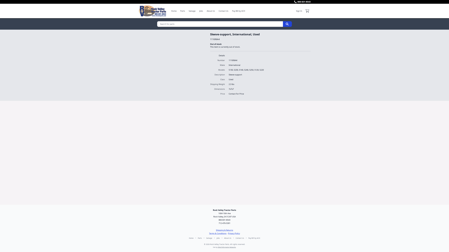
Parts (182, 11)
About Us (211, 11)
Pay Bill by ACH (238, 11)
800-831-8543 (304, 1)
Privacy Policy (234, 233)
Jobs (201, 11)
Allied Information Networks (227, 247)
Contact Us (223, 11)
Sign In (299, 11)
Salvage (192, 11)
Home (174, 11)
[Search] (287, 24)
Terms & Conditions (217, 233)
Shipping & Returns (224, 230)
